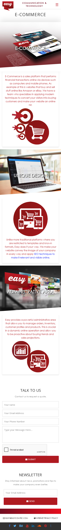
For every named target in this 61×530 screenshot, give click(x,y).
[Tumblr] (51, 526)
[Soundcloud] (39, 526)
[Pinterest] (46, 526)
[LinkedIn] (33, 526)
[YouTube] (27, 526)
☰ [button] (57, 4)
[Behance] (21, 526)
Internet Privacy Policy (47, 518)
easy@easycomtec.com (16, 518)
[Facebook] (10, 526)
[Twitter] (15, 526)
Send (31, 501)
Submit (31, 459)
